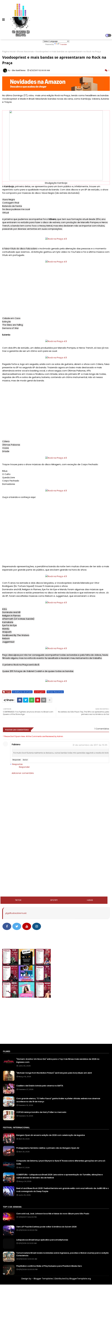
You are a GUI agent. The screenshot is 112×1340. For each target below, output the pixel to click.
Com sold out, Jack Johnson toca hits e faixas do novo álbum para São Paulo (52, 1213)
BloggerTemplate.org (80, 1278)
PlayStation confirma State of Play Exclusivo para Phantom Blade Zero (49, 1266)
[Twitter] (25, 700)
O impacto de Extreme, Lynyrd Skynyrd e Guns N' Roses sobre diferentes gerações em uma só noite (60, 1162)
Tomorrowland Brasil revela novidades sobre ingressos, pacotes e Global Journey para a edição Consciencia (62, 1254)
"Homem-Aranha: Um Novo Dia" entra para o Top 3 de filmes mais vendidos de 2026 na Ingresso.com (57, 1060)
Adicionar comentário (23, 773)
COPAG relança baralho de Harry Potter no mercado (41, 1112)
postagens (39, 692)
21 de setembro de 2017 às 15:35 (90, 744)
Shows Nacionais (25, 51)
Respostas (17, 764)
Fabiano (16, 744)
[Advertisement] (56, 836)
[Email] (43, 700)
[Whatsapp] (31, 700)
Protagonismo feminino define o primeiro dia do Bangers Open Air (47, 1148)
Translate (63, 44)
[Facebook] (19, 700)
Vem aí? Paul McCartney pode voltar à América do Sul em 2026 (46, 1226)
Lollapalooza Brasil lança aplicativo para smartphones (42, 1240)
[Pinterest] (37, 700)
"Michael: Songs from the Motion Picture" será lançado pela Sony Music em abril (54, 1072)
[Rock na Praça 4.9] (56, 238)
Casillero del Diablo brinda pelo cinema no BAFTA (39, 1085)
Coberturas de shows (22, 692)
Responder (17, 760)
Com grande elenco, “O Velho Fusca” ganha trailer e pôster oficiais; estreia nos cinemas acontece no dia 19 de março (58, 1100)
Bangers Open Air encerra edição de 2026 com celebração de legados (50, 1135)
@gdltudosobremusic (16, 913)
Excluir (25, 760)
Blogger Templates (43, 1278)
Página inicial (8, 51)
